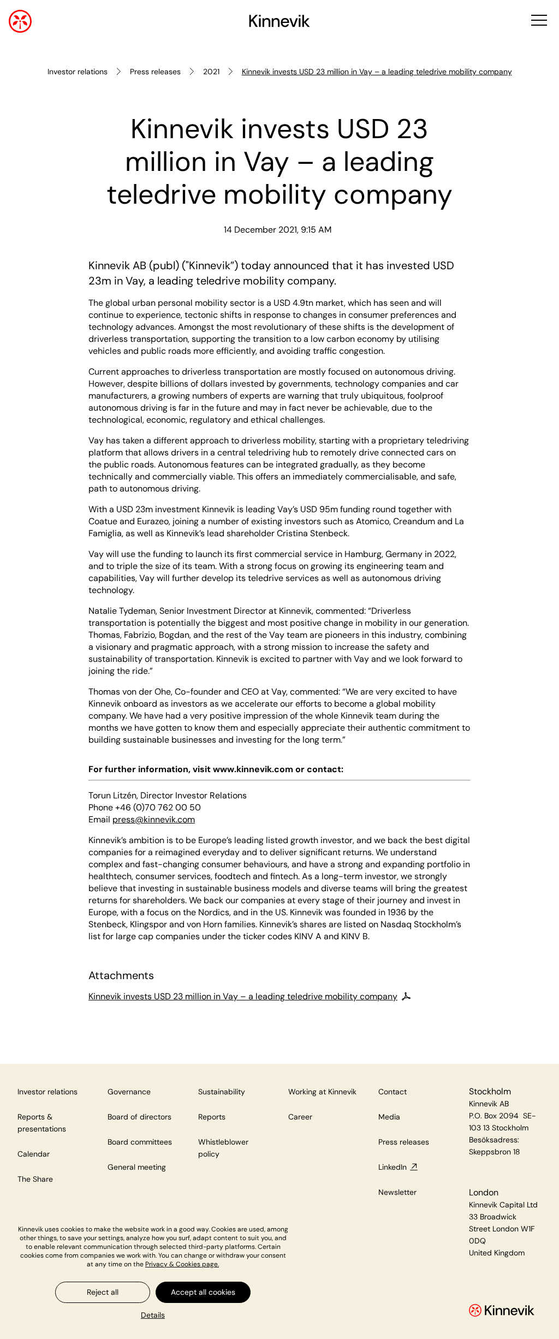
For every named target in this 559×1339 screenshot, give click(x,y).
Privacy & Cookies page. (182, 1264)
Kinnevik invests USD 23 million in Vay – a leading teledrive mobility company (242, 996)
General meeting (137, 1167)
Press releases (155, 71)
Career (300, 1117)
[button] (538, 21)
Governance (129, 1092)
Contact (392, 1092)
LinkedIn (392, 1167)
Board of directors (139, 1117)
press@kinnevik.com (153, 819)
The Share (35, 1179)
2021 (211, 71)
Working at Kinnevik (322, 1092)
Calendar (33, 1154)
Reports (211, 1117)
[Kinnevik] (279, 23)
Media (389, 1117)
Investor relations (77, 71)
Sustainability (221, 1092)
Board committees (140, 1142)
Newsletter (397, 1192)
